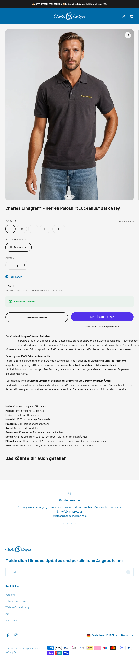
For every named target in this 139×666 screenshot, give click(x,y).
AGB (7, 613)
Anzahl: (9, 257)
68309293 (76, 511)
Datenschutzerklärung (18, 600)
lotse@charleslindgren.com (71, 515)
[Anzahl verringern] (10, 265)
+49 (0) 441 (65, 511)
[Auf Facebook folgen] (7, 635)
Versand (10, 594)
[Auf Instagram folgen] (16, 635)
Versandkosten (23, 290)
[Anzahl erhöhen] (24, 265)
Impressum (11, 619)
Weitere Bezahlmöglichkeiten (102, 326)
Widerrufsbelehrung (17, 607)
